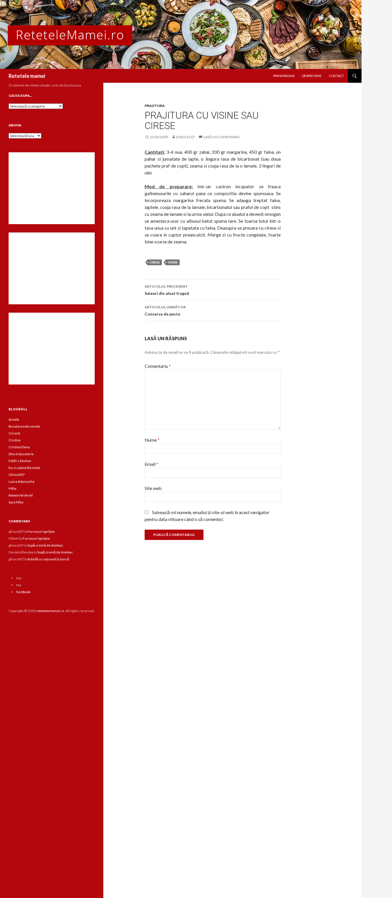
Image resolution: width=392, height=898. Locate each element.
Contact (336, 76)
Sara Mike (16, 502)
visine (173, 262)
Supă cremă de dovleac (45, 545)
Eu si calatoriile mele (24, 468)
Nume (152, 440)
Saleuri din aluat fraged (167, 290)
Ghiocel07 (17, 474)
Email (151, 464)
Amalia (14, 419)
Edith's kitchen (20, 461)
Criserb (14, 433)
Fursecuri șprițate (41, 531)
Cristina (15, 440)
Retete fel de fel (21, 495)
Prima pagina (283, 76)
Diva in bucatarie (21, 454)
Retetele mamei (27, 76)
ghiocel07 (185, 137)
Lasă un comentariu (221, 137)
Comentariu (158, 366)
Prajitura (155, 105)
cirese (155, 262)
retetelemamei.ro (50, 611)
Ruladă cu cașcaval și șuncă (48, 559)
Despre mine (311, 76)
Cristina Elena (19, 447)
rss (18, 578)
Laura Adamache (21, 481)
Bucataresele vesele (24, 426)
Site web (153, 488)
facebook (23, 592)
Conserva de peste (165, 310)
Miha (12, 488)
